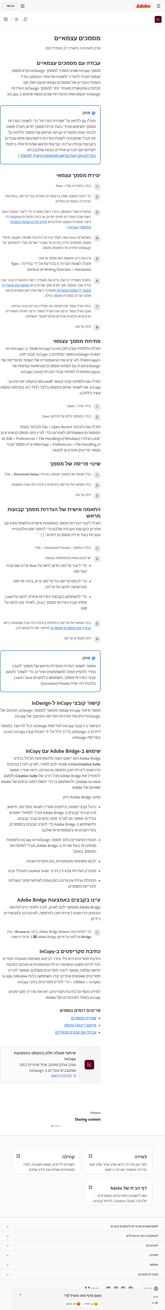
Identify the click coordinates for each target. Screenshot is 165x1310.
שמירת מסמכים (83, 1018)
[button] (22, 6)
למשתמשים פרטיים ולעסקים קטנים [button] (134, 1226)
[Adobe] (143, 6)
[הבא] (24, 1123)
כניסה (10, 6)
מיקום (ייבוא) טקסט (80, 1025)
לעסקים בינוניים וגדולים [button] (142, 1236)
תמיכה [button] (153, 1255)
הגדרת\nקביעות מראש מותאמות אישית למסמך (58, 155)
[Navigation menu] (158, 6)
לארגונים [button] (152, 1245)
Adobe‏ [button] (154, 1264)
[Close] (20, 1294)
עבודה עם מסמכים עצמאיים (71, 628)
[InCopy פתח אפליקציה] (5, 19)
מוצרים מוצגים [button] (148, 1274)
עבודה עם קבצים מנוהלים (75, 1032)
